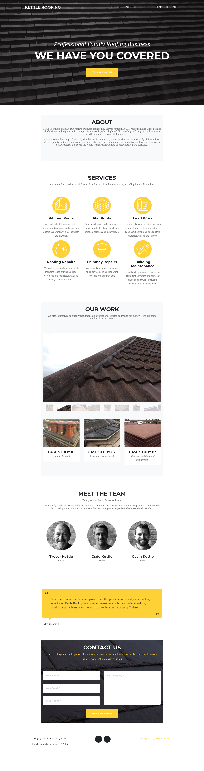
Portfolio (132, 7)
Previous (38, 606)
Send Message (102, 713)
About (147, 7)
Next (165, 606)
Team (159, 7)
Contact (171, 7)
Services (115, 7)
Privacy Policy (147, 738)
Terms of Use (162, 738)
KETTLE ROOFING (43, 7)
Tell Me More (102, 72)
